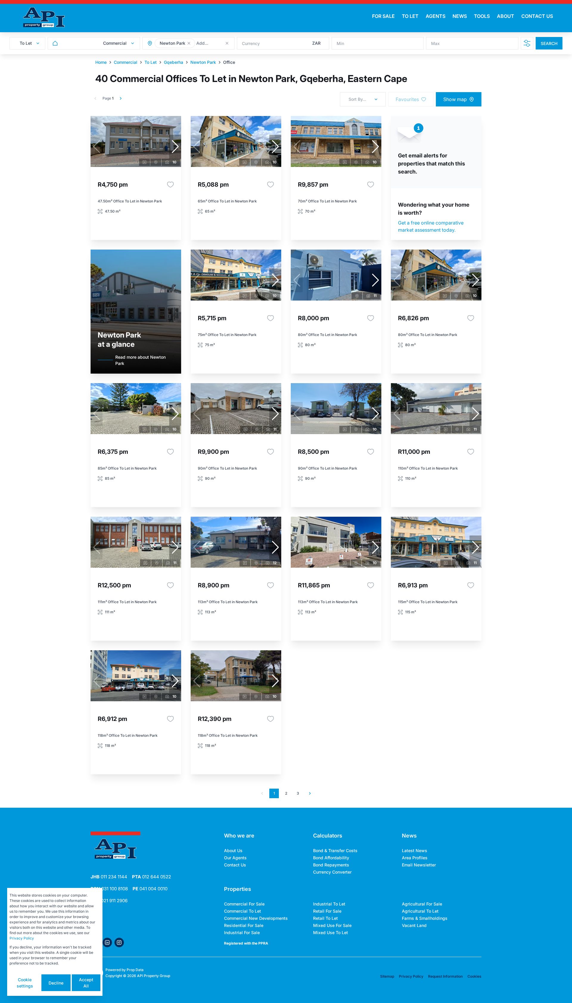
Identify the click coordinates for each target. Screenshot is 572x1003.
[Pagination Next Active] (120, 98)
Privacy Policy (411, 976)
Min (340, 43)
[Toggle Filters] (527, 43)
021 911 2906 (109, 900)
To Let (150, 62)
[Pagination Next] (310, 793)
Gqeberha (173, 62)
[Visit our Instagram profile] (119, 942)
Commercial (125, 62)
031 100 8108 (109, 888)
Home (101, 62)
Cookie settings (25, 982)
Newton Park (203, 62)
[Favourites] (170, 184)
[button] (188, 43)
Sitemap (387, 976)
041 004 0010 (150, 888)
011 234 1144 (109, 877)
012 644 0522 (151, 877)
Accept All (86, 982)
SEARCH (549, 43)
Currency (251, 43)
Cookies (474, 976)
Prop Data (135, 970)
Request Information (445, 976)
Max (435, 43)
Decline (56, 982)
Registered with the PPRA (246, 943)
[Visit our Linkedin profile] (107, 942)
